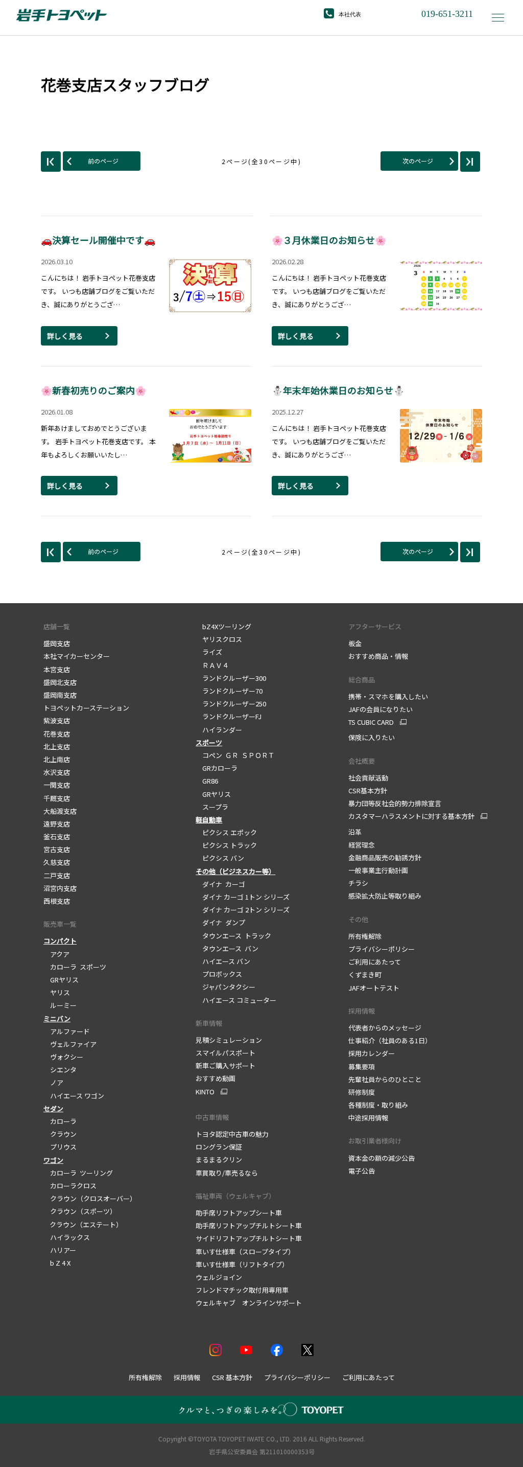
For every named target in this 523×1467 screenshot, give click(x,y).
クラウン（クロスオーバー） (89, 1198)
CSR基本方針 (367, 790)
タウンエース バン (227, 948)
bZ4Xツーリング (223, 626)
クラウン (60, 1134)
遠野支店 (56, 824)
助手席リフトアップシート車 (239, 1213)
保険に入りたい (371, 737)
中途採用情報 (368, 1117)
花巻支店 (56, 734)
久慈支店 (56, 862)
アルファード (66, 1031)
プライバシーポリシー (381, 949)
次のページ (417, 160)
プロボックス (219, 974)
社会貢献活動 (368, 778)
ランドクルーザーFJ (229, 716)
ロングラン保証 (219, 1147)
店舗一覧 (56, 626)
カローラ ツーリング (78, 1173)
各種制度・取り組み (378, 1105)
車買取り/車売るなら (227, 1173)
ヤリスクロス (219, 639)
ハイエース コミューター (236, 1000)
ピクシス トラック (226, 845)
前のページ (103, 160)
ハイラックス (66, 1237)
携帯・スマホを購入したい (388, 696)
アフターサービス (374, 626)
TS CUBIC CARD (371, 722)
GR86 (207, 781)
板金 (355, 643)
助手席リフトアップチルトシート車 (249, 1225)
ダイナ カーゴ (220, 884)
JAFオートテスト (373, 988)
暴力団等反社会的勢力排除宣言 (394, 803)
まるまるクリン (219, 1159)
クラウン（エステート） (83, 1224)
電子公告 (361, 1171)
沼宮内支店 (60, 888)
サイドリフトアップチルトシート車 (249, 1238)
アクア (56, 954)
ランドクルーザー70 (229, 691)
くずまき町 (365, 974)
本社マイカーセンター (76, 656)
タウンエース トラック (233, 936)
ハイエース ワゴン (73, 1096)
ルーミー (60, 1005)
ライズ (209, 652)
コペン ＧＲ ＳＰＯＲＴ (235, 755)
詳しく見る (65, 336)
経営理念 (361, 845)
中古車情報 (212, 1117)
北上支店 (56, 746)
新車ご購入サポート (225, 1065)
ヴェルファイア (70, 1044)
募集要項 (361, 1066)
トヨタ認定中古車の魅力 (232, 1134)
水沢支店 (56, 772)
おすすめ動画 (215, 1078)
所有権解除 (365, 936)
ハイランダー (219, 730)
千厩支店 (56, 798)
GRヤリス (61, 979)
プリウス (60, 1147)
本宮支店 (56, 669)
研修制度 (361, 1092)
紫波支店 (56, 720)
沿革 (355, 832)
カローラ (60, 1121)
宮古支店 (56, 849)
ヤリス (56, 992)
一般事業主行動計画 (378, 870)
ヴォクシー (63, 1057)
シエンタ (60, 1069)
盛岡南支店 (60, 695)
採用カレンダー (371, 1053)
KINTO (205, 1091)
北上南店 (56, 759)
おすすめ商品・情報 (378, 656)
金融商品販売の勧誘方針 (384, 857)
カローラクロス (70, 1185)
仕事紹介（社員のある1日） (390, 1040)
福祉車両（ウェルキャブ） (235, 1196)
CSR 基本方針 (232, 1377)
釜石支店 (56, 836)
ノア (53, 1082)
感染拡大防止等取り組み (384, 896)
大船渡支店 (60, 811)
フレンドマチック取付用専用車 (242, 1290)
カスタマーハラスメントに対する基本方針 (411, 816)
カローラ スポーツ (74, 967)
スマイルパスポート (225, 1053)
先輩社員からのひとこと (384, 1079)
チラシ (358, 883)
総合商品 (361, 679)
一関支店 (56, 785)
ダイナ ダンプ (220, 922)
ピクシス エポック (226, 832)
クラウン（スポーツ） (79, 1211)
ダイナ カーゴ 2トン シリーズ (243, 909)
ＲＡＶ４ (212, 665)
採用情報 (361, 1011)
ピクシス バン (220, 858)
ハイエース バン (223, 961)
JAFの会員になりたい (380, 709)
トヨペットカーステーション (86, 708)
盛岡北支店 (60, 682)
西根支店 (56, 901)
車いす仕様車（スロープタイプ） (245, 1251)
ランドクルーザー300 (231, 678)
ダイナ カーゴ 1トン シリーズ (243, 897)
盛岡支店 (56, 643)
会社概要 (361, 761)
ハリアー (59, 1250)
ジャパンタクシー (225, 987)
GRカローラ (216, 768)
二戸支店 (56, 875)
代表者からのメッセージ (384, 1028)
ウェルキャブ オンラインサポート (249, 1303)
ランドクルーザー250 (231, 703)
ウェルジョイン (219, 1277)
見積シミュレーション (229, 1040)
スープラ (212, 807)
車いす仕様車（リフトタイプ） (242, 1264)
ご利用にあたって (374, 962)
